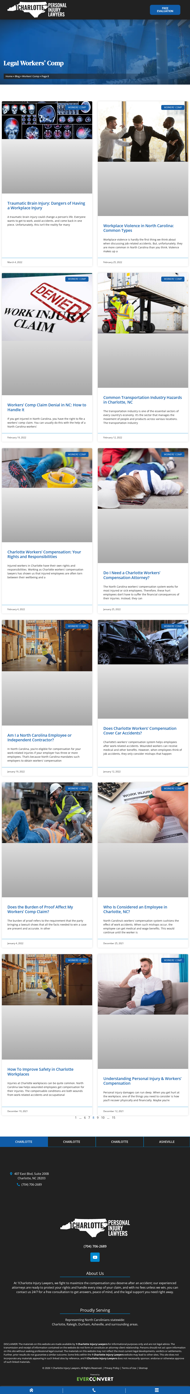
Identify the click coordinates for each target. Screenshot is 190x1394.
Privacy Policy (111, 1368)
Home (9, 76)
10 (102, 1118)
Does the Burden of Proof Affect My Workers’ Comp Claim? (40, 909)
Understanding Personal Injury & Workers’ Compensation (142, 1081)
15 (113, 1118)
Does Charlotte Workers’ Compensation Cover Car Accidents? (139, 731)
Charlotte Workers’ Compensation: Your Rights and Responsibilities (44, 554)
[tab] (24, 1142)
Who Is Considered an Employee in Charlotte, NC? (135, 909)
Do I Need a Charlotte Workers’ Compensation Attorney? (131, 575)
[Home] (31, 1391)
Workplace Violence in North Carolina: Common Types (138, 228)
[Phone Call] (94, 1391)
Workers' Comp (30, 76)
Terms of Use (129, 1368)
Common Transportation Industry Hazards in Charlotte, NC (142, 400)
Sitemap (143, 1368)
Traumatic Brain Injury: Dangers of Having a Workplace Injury (46, 205)
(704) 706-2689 (95, 1246)
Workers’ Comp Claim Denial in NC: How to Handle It (46, 407)
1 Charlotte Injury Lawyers (65, 1368)
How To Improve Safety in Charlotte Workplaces (40, 1071)
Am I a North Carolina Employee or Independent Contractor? (39, 737)
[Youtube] (95, 1257)
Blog (17, 76)
